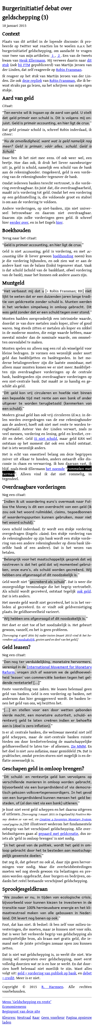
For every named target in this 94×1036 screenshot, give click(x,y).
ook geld (84, 591)
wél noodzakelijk (23, 639)
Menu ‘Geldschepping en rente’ (26, 1001)
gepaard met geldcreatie (58, 833)
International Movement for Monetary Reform (47, 669)
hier (59, 222)
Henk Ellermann (32, 60)
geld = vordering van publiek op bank (47, 973)
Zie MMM (78, 746)
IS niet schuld (45, 438)
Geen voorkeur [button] (53, 1017)
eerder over (19, 222)
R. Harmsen (52, 986)
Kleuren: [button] (9, 1017)
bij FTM (24, 65)
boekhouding (63, 256)
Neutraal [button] (24, 1017)
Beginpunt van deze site (21, 1011)
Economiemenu (14, 1006)
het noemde (55, 468)
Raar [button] (36, 1017)
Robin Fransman (68, 69)
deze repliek (32, 80)
